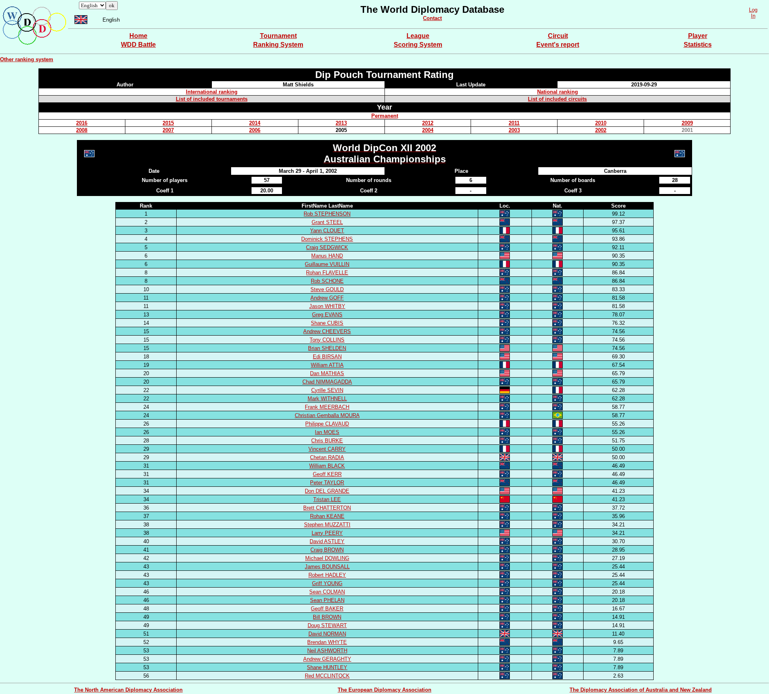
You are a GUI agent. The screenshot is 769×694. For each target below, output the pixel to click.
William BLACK (327, 466)
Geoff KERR (327, 474)
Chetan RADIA (327, 457)
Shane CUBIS (327, 323)
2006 (254, 130)
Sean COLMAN (327, 592)
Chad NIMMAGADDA (327, 382)
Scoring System (418, 44)
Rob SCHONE (327, 281)
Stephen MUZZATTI (327, 525)
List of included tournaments (212, 99)
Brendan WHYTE (327, 642)
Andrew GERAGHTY (327, 659)
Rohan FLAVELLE (327, 273)
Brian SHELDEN (327, 348)
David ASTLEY (327, 541)
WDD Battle (138, 44)
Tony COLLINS (327, 340)
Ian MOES (327, 432)
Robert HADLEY (327, 575)
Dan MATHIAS (327, 373)
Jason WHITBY (327, 306)
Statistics (698, 44)
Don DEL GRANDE (327, 491)
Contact (432, 18)
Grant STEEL (327, 222)
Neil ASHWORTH (327, 651)
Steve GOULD (327, 289)
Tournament (278, 35)
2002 (600, 130)
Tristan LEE (327, 499)
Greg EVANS (327, 315)
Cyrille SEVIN (327, 390)
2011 (514, 123)
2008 (81, 130)
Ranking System (278, 44)
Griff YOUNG (327, 583)
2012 (427, 123)
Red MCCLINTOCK (327, 676)
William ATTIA (327, 365)
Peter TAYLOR (327, 483)
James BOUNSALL (327, 567)
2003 (514, 130)
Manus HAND (327, 256)
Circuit (558, 35)
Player (697, 35)
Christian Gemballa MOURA (327, 415)
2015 (168, 123)
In (753, 16)
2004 (427, 130)
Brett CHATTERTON (327, 508)
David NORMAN (327, 634)
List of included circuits (557, 99)
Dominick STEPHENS (327, 239)
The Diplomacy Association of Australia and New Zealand (641, 690)
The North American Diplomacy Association (128, 690)
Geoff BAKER (327, 609)
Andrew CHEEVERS (327, 331)
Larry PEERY (327, 533)
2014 (254, 123)
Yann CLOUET (327, 231)
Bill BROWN (327, 617)
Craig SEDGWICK (327, 247)
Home (138, 35)
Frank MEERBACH (327, 407)
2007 (168, 130)
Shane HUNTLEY (327, 667)
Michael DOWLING (327, 558)
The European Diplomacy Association (384, 690)
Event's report (557, 44)
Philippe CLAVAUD (327, 424)
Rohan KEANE (327, 516)
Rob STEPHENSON (327, 214)
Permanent (384, 116)
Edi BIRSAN (327, 357)
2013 (341, 123)
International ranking (212, 92)
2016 (81, 123)
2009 (687, 123)
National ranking (557, 92)
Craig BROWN (327, 550)
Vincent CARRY (327, 449)
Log (753, 10)
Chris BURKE (327, 441)
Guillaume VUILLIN (327, 264)
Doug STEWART (327, 625)
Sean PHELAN (327, 600)
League (418, 35)
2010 (600, 123)
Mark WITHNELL (327, 399)
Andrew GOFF (327, 298)
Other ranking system (26, 59)
